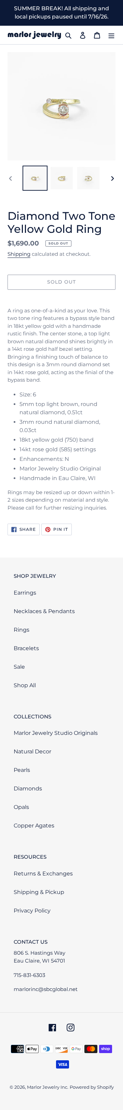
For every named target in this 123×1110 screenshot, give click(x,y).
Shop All (25, 685)
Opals (21, 807)
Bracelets (26, 648)
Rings (21, 629)
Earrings (25, 592)
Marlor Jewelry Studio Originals (56, 733)
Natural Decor (32, 751)
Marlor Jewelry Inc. (47, 1087)
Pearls (22, 770)
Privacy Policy (32, 910)
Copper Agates (34, 825)
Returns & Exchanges (43, 873)
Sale (19, 667)
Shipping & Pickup (39, 892)
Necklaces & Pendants (44, 611)
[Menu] (111, 35)
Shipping (19, 254)
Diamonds (28, 788)
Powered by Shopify (92, 1087)
